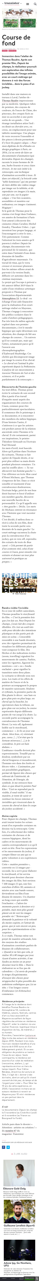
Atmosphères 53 (10, 298)
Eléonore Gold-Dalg (14, 1188)
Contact (4, 1278)
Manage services (29, 1278)
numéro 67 (11, 1131)
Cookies (13, 1278)
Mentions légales (21, 1279)
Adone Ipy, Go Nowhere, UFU (17, 1264)
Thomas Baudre (10, 101)
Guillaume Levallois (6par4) (19, 1225)
